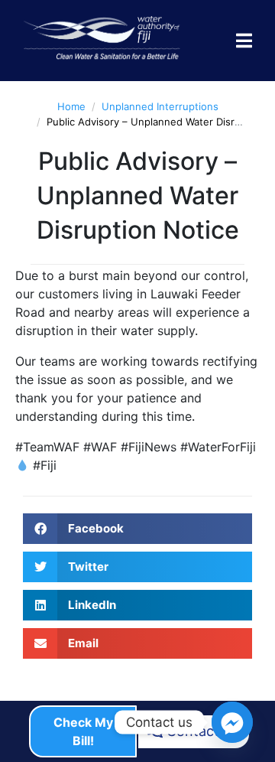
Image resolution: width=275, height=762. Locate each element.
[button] (137, 528)
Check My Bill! (83, 731)
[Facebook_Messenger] (232, 722)
